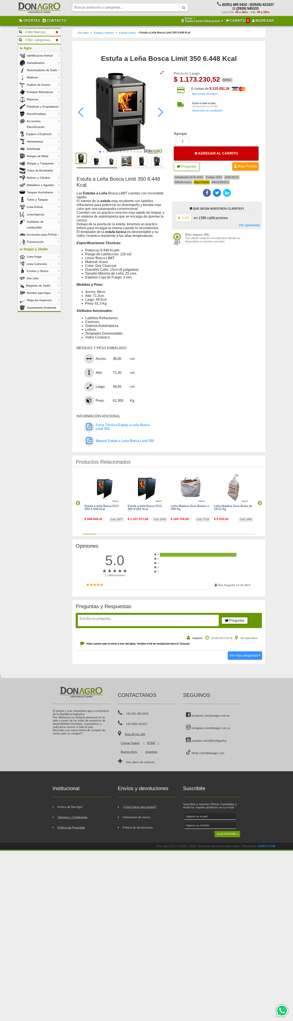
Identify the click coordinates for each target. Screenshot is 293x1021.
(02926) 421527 (262, 4)
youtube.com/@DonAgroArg (208, 740)
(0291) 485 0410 (234, 4)
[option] (104, 501)
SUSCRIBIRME (227, 834)
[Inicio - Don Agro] (39, 8)
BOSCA (224, 182)
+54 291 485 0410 (137, 713)
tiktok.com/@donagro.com (207, 753)
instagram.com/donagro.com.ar (210, 728)
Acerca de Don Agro (69, 807)
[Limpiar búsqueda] (57, 32)
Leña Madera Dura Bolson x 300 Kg (190, 507)
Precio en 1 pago (187, 73)
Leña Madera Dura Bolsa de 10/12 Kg (233, 507)
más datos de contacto (140, 762)
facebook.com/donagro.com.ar (210, 715)
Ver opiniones (249, 225)
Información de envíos (136, 817)
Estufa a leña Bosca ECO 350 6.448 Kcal (102, 507)
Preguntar (188, 166)
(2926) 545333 (247, 8)
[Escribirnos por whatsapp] (282, 1011)
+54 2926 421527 (136, 724)
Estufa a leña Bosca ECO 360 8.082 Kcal (145, 507)
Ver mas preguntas (244, 655)
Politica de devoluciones (138, 827)
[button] (81, 112)
